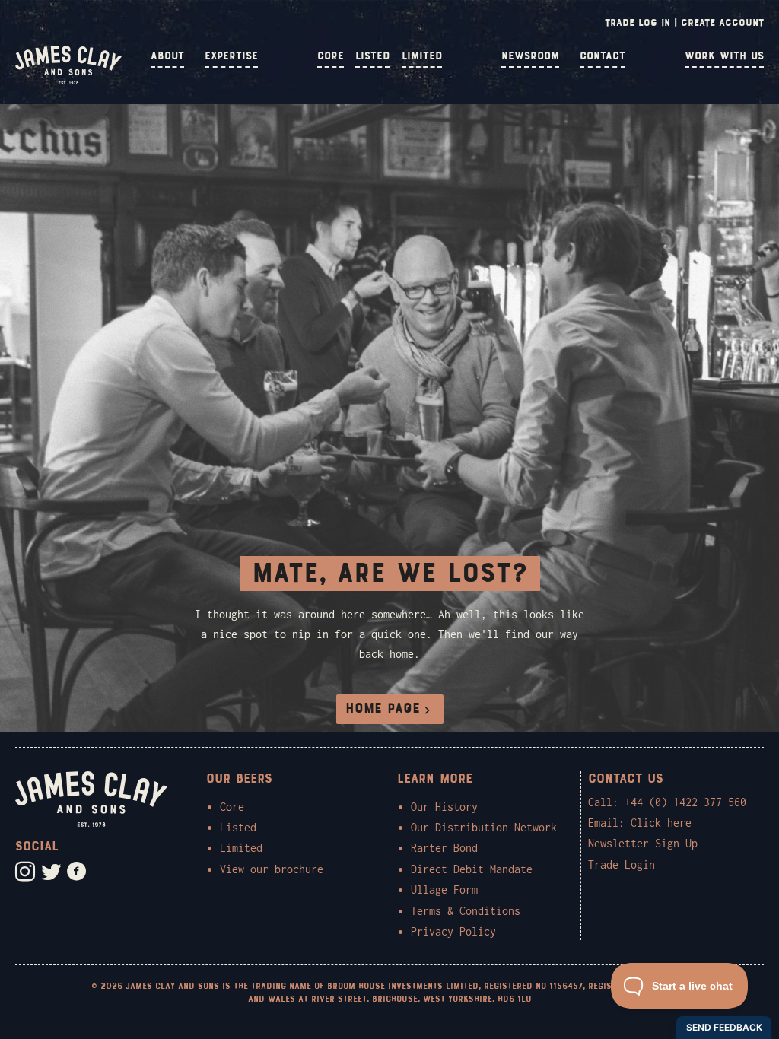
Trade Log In (637, 22)
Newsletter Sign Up (643, 843)
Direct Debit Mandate (472, 869)
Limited (422, 56)
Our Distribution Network (484, 827)
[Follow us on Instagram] (25, 872)
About (167, 56)
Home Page (382, 708)
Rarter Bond (444, 847)
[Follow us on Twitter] (51, 872)
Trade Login (621, 864)
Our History (444, 806)
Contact (602, 56)
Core (330, 56)
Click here (661, 822)
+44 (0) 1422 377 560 (685, 802)
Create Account (722, 22)
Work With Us (724, 56)
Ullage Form (444, 889)
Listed (372, 56)
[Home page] (68, 80)
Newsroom (530, 56)
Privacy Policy (453, 931)
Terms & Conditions (465, 910)
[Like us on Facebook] (77, 872)
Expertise (231, 56)
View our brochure (271, 869)
